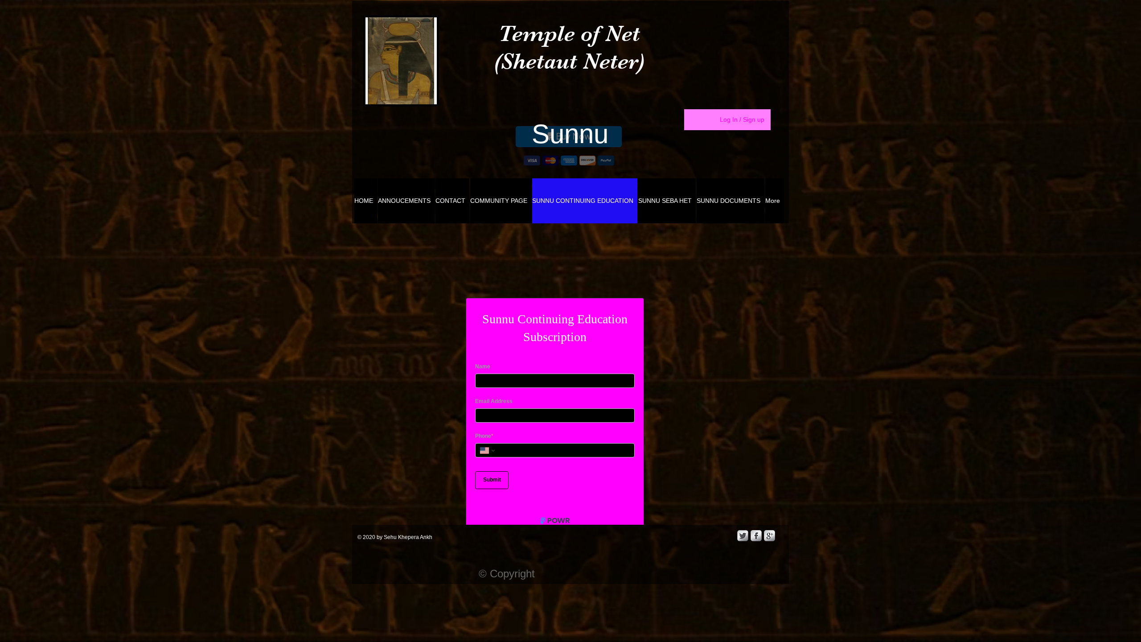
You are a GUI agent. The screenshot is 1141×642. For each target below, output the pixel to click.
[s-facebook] (756, 567)
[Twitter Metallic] (742, 567)
